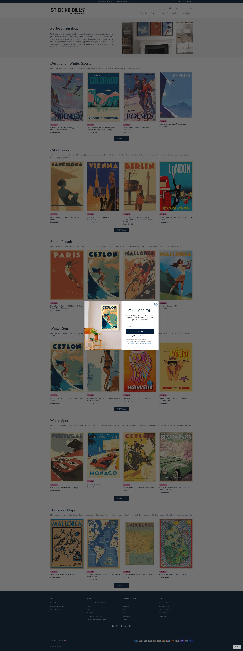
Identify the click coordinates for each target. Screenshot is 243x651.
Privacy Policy (135, 343)
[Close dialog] (156, 303)
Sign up (140, 331)
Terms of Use (146, 343)
